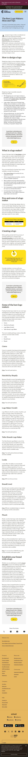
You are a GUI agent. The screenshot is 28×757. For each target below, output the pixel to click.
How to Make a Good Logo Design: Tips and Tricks (12, 643)
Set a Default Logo (6, 641)
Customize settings (14, 754)
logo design (19, 154)
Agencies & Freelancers (18, 672)
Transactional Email (6, 664)
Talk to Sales (4, 706)
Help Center (4, 704)
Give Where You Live (6, 688)
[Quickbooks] (10, 720)
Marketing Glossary (18, 662)
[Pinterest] (23, 732)
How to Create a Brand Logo (8, 645)
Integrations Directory (18, 664)
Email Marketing (5, 662)
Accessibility (4, 692)
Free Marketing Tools (18, 660)
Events (15, 676)
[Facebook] (5, 732)
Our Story (4, 684)
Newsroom (4, 686)
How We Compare (5, 666)
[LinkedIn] (15, 732)
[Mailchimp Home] (6, 11)
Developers (16, 674)
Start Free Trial (19, 11)
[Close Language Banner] (26, 2)
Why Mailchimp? (5, 658)
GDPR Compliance (6, 669)
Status (3, 673)
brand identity (5, 39)
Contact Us (4, 700)
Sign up (14, 141)
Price (3, 370)
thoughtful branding (7, 238)
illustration (22, 98)
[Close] (26, 746)
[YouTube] (19, 732)
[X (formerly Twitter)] (8, 732)
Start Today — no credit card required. (14, 7)
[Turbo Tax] (9, 717)
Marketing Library (17, 658)
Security (3, 671)
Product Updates (5, 660)
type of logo (10, 173)
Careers (3, 690)
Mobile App (4, 675)
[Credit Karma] (17, 717)
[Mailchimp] (18, 720)
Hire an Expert (5, 702)
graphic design (15, 98)
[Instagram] (12, 732)
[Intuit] (14, 714)
